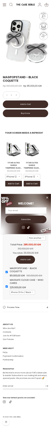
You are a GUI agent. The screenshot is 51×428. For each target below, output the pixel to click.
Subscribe (26, 219)
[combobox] (13, 176)
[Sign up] (46, 386)
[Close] (47, 197)
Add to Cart (25, 104)
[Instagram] (23, 227)
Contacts (7, 332)
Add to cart (25, 259)
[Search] (11, 5)
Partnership (8, 359)
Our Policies (8, 339)
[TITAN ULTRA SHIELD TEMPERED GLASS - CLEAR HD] (13, 149)
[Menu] (4, 5)
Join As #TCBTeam (11, 335)
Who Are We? (9, 328)
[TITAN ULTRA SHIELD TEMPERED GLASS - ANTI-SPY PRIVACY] (32, 149)
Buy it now (25, 113)
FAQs (5, 352)
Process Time (13, 307)
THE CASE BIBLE (15, 417)
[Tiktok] (28, 227)
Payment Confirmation (13, 356)
